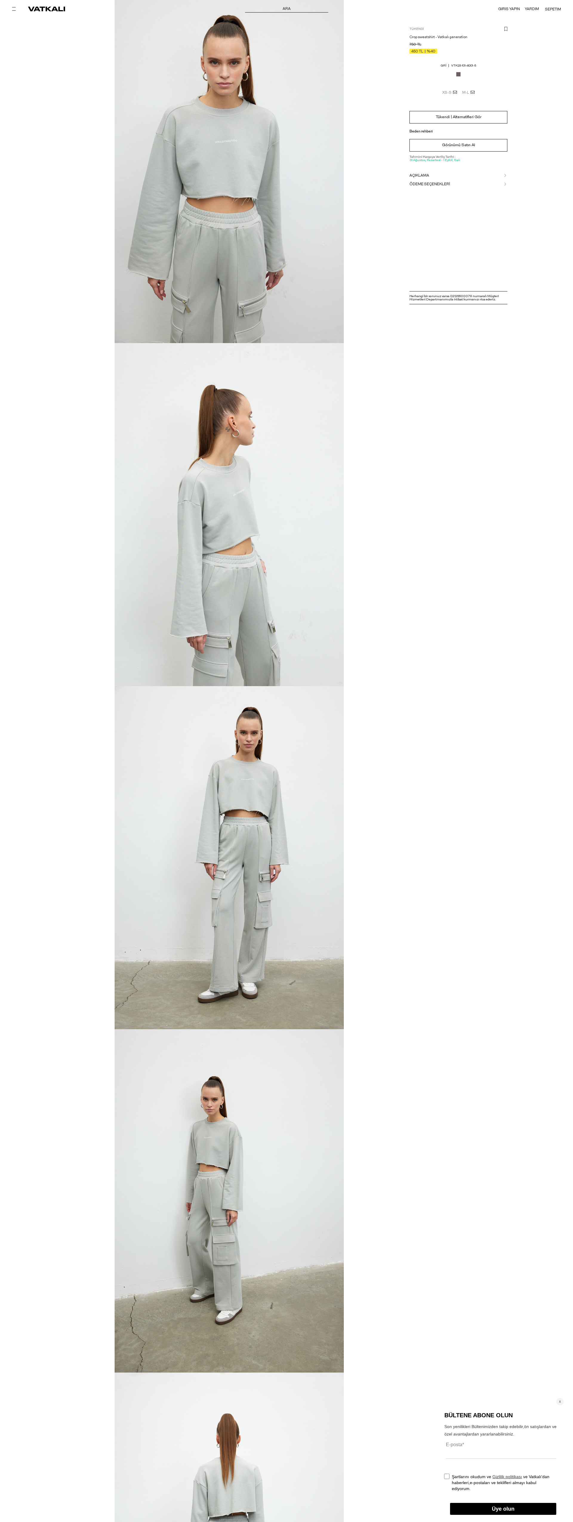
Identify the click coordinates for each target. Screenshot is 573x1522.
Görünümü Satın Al (458, 145)
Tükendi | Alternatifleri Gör (458, 117)
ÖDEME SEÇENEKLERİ (429, 184)
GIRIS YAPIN (509, 9)
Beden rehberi (421, 131)
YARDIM (532, 9)
